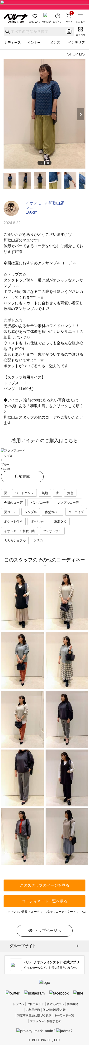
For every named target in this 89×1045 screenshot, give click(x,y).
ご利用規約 (33, 1009)
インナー (34, 42)
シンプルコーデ (68, 502)
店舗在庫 (22, 477)
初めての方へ (55, 1004)
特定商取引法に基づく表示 (34, 1015)
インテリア (76, 42)
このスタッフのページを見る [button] (44, 885)
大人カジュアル (15, 540)
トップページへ (47, 931)
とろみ (38, 540)
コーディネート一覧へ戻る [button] (44, 901)
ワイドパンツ (24, 493)
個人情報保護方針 (54, 1009)
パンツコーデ (40, 502)
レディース (12, 42)
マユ (29, 208)
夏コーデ (10, 512)
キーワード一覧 (64, 1015)
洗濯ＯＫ (60, 521)
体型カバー (52, 512)
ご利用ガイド (35, 1004)
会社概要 (72, 1004)
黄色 (70, 493)
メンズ (55, 42)
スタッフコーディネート (60, 911)
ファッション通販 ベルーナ (22, 911)
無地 (45, 493)
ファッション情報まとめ (45, 1021)
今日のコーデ (13, 502)
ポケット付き (13, 521)
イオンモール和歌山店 (45, 203)
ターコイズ (76, 512)
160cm (31, 212)
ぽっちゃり (38, 521)
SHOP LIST (77, 54)
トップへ (18, 1004)
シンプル (30, 512)
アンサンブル (52, 531)
